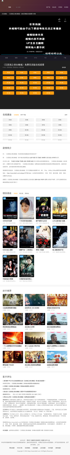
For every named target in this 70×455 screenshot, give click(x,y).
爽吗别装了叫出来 (8, 365)
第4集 (48, 72)
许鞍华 (42, 179)
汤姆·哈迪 (37, 179)
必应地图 (42, 448)
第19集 (48, 87)
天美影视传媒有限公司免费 (27, 279)
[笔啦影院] (2, 1)
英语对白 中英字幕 (18, 67)
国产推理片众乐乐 (41, 221)
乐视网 (42, 440)
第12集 (21, 82)
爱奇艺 (29, 440)
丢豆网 (5, 409)
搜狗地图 (58, 448)
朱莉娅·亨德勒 (19, 161)
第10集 (61, 77)
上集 (55, 57)
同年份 (27, 193)
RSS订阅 (19, 448)
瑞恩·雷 (35, 157)
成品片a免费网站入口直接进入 (56, 346)
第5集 (61, 72)
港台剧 (54, 7)
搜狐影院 (5, 394)
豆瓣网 (5, 414)
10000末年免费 (7, 221)
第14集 (48, 82)
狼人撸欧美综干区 (57, 250)
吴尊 (46, 179)
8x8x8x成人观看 (8, 250)
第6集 (8, 77)
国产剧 (48, 7)
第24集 (48, 93)
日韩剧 (60, 7)
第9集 (48, 77)
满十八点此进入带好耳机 (32, 346)
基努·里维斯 (27, 161)
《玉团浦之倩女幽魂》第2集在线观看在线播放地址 (25, 383)
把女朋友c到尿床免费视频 (33, 365)
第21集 (8, 93)
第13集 (35, 82)
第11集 (8, 82)
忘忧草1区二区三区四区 (32, 308)
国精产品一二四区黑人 (26, 250)
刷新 (25, 57)
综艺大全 (47, 440)
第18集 (35, 87)
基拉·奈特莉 (52, 157)
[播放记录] (67, 3)
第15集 (61, 82)
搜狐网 (5, 399)
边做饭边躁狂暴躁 (52, 365)
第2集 (21, 72)
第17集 (21, 87)
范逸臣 (39, 157)
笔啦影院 (37, 440)
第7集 (21, 77)
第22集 (21, 93)
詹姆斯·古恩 (45, 157)
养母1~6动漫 (40, 250)
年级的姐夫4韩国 (8, 279)
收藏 (6, 57)
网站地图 (11, 448)
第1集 (8, 72)
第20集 (61, 87)
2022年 (14, 389)
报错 (16, 57)
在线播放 (16, 115)
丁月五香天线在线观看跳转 (27, 221)
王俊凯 (13, 161)
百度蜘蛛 (27, 448)
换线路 (64, 67)
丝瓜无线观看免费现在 (54, 327)
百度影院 (5, 389)
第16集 (8, 87)
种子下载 (23, 115)
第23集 (35, 93)
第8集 (35, 77)
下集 (64, 57)
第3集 (35, 72)
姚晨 (32, 161)
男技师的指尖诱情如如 (9, 327)
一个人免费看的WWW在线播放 (12, 346)
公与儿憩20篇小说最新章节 (60, 221)
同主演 (21, 193)
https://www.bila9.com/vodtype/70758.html (19, 173)
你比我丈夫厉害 (29, 327)
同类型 (16, 193)
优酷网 (33, 440)
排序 (65, 115)
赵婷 (31, 157)
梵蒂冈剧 (9, 67)
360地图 (50, 448)
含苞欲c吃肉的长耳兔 (53, 308)
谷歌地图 (35, 448)
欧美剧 (66, 7)
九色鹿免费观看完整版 (9, 308)
